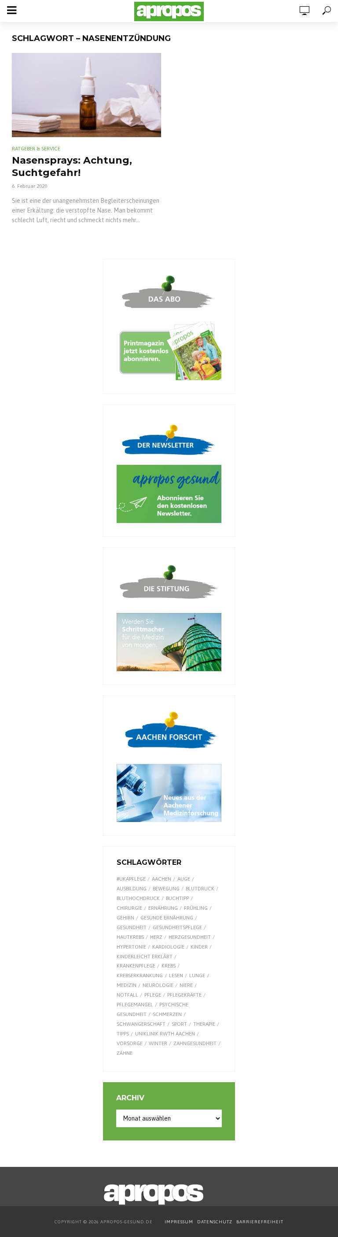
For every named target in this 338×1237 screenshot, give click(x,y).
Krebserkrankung (140, 975)
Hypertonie (131, 947)
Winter (158, 1043)
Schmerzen (167, 1014)
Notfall (127, 995)
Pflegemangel (135, 1005)
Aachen (161, 879)
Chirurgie (129, 908)
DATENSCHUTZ (215, 1221)
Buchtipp (177, 898)
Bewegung (166, 889)
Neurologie (158, 985)
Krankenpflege (136, 966)
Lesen (176, 975)
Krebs (169, 966)
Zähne (124, 1053)
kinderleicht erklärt (145, 956)
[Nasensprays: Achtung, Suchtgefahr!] (87, 95)
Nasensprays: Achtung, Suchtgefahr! (72, 166)
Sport (179, 1024)
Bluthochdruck (138, 898)
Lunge (197, 975)
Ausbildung (132, 889)
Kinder (199, 947)
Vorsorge (130, 1043)
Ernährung (163, 908)
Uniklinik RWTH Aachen (165, 1034)
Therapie (204, 1024)
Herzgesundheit (190, 937)
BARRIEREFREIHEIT (259, 1221)
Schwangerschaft (141, 1024)
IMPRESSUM (179, 1221)
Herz (156, 937)
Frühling (196, 908)
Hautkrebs (130, 937)
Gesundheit (132, 927)
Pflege (152, 995)
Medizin (126, 985)
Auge (183, 879)
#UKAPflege (131, 879)
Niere (186, 985)
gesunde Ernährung (166, 918)
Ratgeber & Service (36, 149)
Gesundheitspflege (177, 927)
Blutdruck (200, 889)
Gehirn (125, 918)
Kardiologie (168, 947)
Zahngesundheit (195, 1043)
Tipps (123, 1034)
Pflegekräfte (184, 995)
